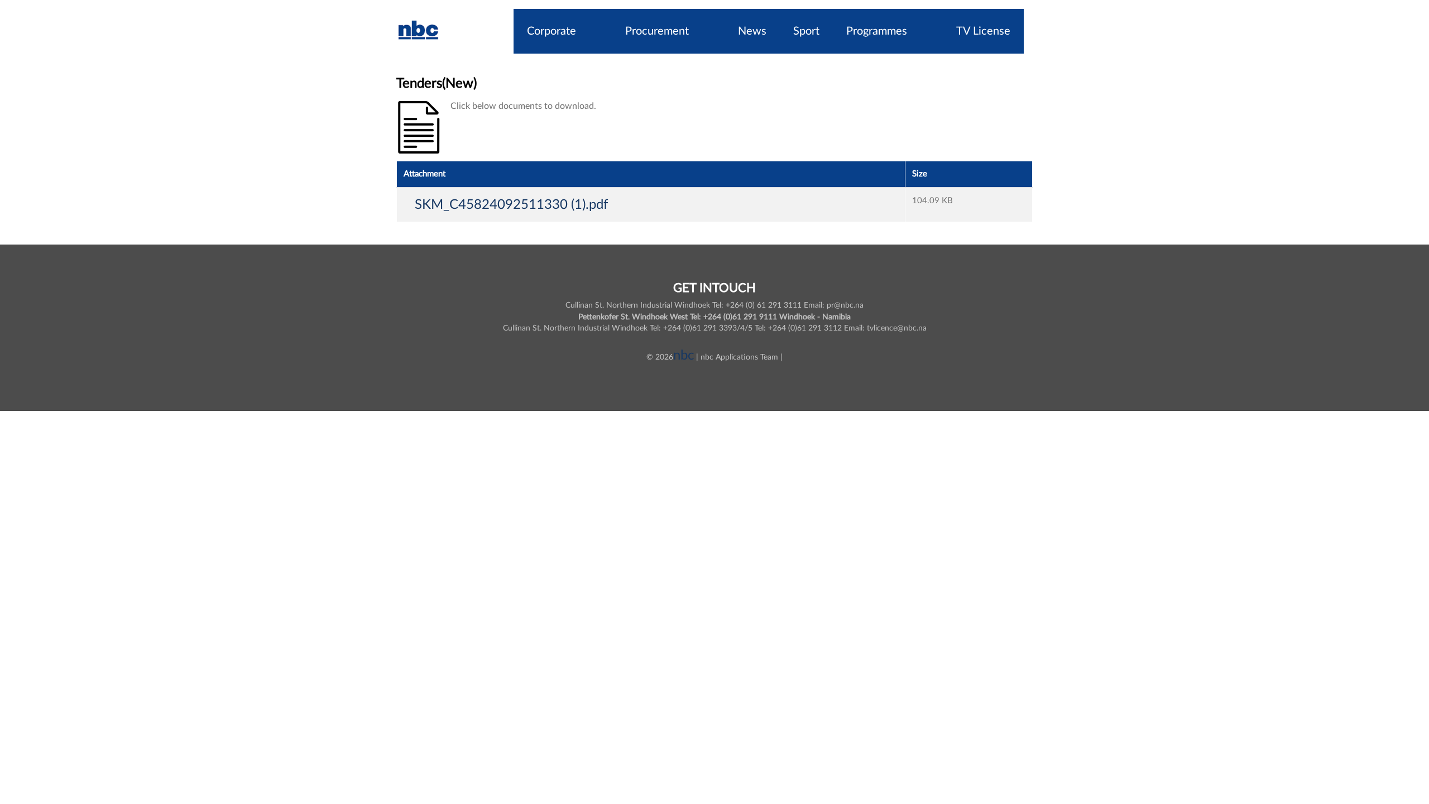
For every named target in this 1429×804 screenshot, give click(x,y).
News (752, 31)
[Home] (418, 31)
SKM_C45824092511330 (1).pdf (511, 205)
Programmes (876, 31)
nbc (683, 355)
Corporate (551, 31)
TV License (983, 31)
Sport (806, 31)
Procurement (657, 31)
